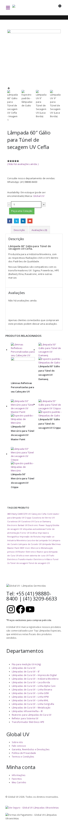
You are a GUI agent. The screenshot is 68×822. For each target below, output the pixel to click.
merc (27, 548)
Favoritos (17, 778)
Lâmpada (46, 544)
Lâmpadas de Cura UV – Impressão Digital (34, 675)
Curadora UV (27, 521)
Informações (18, 775)
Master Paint (13, 548)
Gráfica (33, 533)
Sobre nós (17, 742)
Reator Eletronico (27, 552)
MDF (22, 548)
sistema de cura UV (39, 555)
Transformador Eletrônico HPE (28, 722)
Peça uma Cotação (21, 211)
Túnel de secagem (19, 563)
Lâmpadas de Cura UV (24, 667)
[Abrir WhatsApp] (58, 812)
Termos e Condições (23, 756)
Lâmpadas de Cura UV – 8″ (26, 671)
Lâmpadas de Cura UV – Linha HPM (30, 696)
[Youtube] (30, 609)
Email (29, 220)
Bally (14, 514)
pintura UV (12, 552)
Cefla (43, 514)
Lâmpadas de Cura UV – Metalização (31, 707)
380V (9, 514)
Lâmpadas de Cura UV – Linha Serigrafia (33, 703)
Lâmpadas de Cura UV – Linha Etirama (32, 689)
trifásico (48, 559)
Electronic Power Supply (40, 525)
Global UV (38, 196)
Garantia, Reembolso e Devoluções (31, 749)
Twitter (16, 220)
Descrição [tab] (19, 230)
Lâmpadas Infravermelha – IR (27, 711)
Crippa (28, 517)
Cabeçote (36, 514)
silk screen (24, 555)
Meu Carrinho (19, 782)
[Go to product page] (23, 362)
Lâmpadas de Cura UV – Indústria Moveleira (35, 678)
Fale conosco (19, 745)
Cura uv (38, 521)
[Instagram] (10, 609)
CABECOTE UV (24, 514)
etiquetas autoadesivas (34, 529)
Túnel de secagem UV (39, 563)
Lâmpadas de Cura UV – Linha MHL (30, 700)
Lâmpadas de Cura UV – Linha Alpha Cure (34, 685)
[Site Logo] (25, 8)
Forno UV (24, 533)
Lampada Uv (45, 540)
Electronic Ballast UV (17, 525)
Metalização (47, 548)
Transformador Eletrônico (31, 559)
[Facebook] (20, 609)
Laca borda (32, 540)
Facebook (9, 220)
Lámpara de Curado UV (29, 544)
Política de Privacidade (24, 753)
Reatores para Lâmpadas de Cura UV (31, 714)
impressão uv (47, 536)
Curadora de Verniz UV (43, 517)
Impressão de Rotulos (30, 536)
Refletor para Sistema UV (25, 718)
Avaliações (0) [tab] (39, 230)
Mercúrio (35, 548)
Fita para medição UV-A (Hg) (26, 664)
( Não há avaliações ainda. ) (23, 164)
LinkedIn (23, 220)
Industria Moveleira (16, 540)
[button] (8, 7)
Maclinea (56, 544)
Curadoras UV (13, 521)
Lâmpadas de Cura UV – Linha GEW (30, 693)
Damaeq (46, 521)
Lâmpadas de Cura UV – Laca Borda (31, 682)
